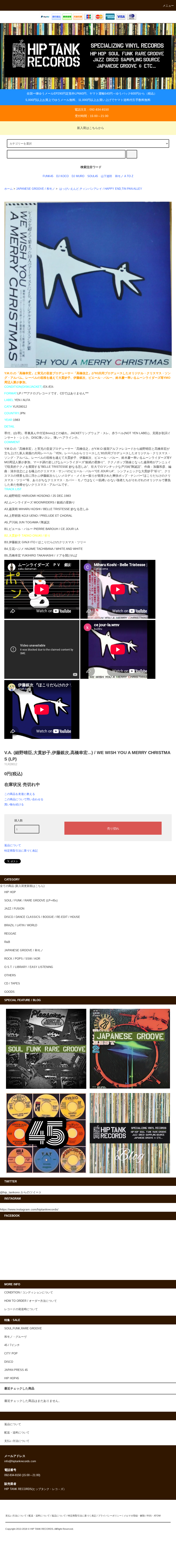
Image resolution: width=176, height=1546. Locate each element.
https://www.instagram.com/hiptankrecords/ (29, 1209)
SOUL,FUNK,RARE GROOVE (23, 1328)
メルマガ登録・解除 (134, 1515)
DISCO (8, 1361)
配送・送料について (39, 1515)
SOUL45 (92, 176)
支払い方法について (16, 1515)
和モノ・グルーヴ (15, 1336)
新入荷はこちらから (90, 128)
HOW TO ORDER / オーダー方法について (30, 1300)
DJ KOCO (62, 176)
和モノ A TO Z (124, 176)
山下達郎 (106, 176)
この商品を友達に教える (19, 794)
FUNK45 (48, 176)
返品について (12, 845)
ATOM (157, 1515)
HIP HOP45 (11, 1378)
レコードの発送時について (21, 1309)
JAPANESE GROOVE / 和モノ (35, 188)
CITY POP (11, 1353)
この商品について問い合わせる (23, 799)
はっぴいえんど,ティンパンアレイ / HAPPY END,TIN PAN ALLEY (100, 188)
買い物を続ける (14, 804)
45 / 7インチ (12, 1345)
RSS (149, 1515)
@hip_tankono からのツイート (21, 1192)
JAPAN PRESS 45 (16, 1369)
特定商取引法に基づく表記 (21, 850)
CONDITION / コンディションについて (28, 1292)
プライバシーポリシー (110, 1515)
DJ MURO (78, 176)
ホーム (8, 188)
